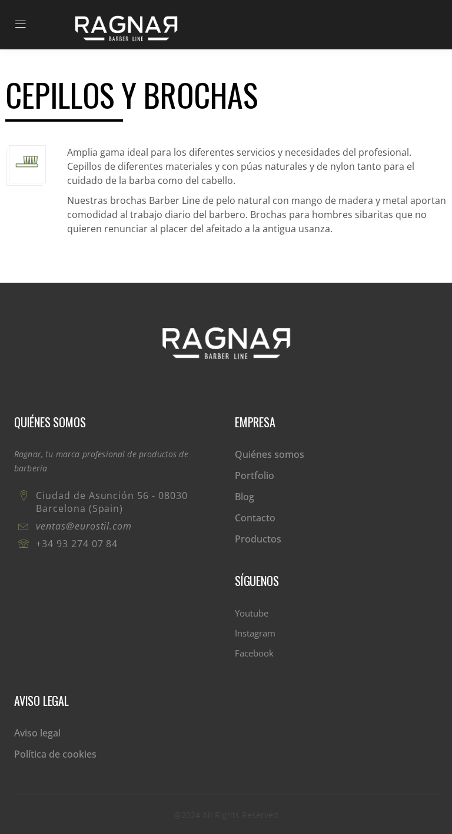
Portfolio (254, 475)
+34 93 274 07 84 (77, 543)
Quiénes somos (269, 454)
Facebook (254, 653)
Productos (258, 538)
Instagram (255, 633)
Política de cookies (55, 754)
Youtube (251, 613)
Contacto (255, 517)
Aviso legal (37, 732)
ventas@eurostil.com (84, 526)
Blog (244, 496)
